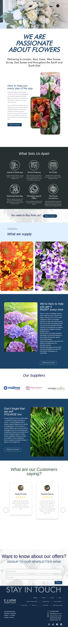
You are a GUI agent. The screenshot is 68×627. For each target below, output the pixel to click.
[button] (57, 5)
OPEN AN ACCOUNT (38, 6)
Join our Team (24, 605)
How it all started (57, 601)
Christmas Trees (45, 601)
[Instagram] (49, 624)
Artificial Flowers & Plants (31, 601)
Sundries (52, 597)
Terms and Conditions (58, 605)
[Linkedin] (61, 624)
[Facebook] (57, 624)
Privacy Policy (45, 605)
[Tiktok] (53, 624)
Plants (60, 597)
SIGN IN (49, 6)
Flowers (43, 597)
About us (34, 605)
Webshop (35, 597)
